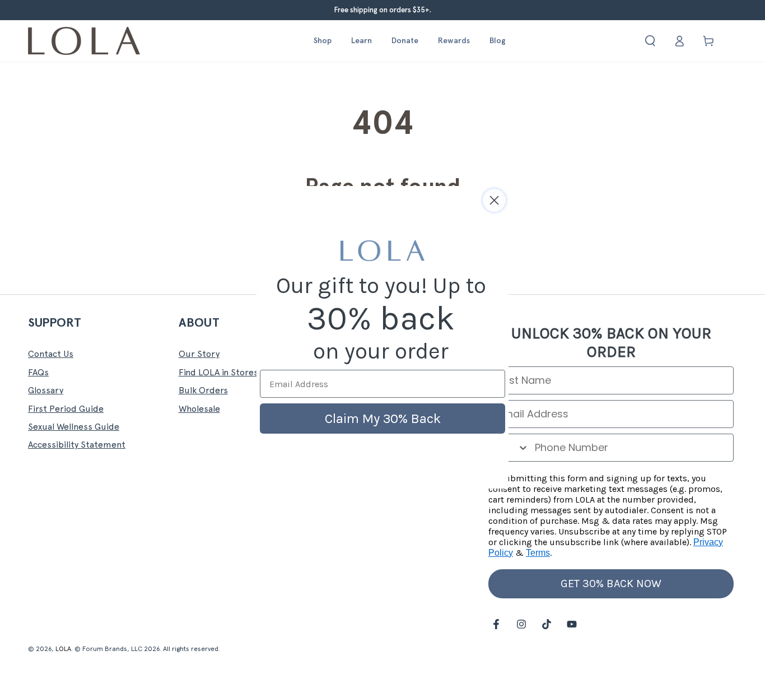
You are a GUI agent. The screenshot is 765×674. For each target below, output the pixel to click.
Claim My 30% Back (383, 418)
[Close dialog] (494, 200)
